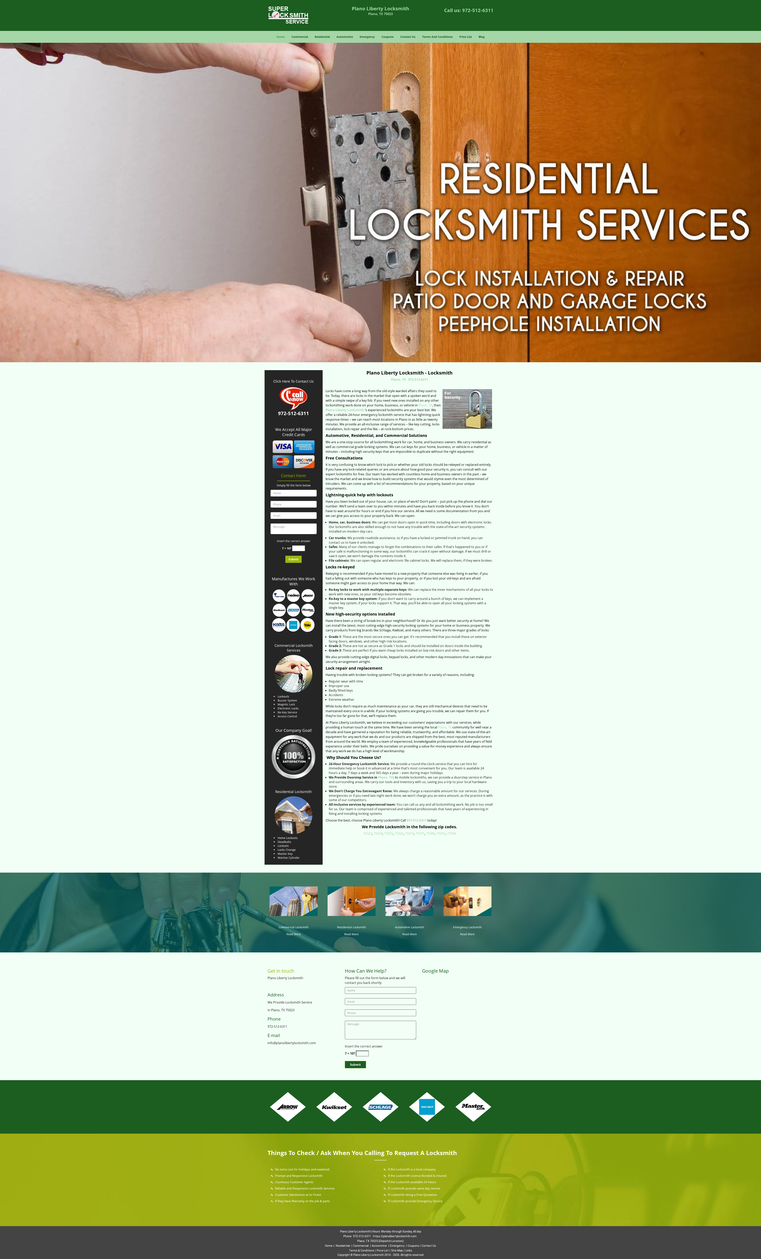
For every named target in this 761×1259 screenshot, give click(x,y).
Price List (465, 37)
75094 (451, 833)
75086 (430, 833)
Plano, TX (398, 379)
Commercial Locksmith (294, 927)
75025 (388, 833)
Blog (482, 37)
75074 (409, 833)
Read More (293, 934)
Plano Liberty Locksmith (345, 410)
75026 (399, 833)
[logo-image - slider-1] (380, 202)
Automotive (345, 37)
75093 (441, 833)
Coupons (387, 37)
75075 (420, 833)
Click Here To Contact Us (293, 381)
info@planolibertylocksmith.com (292, 1043)
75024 (378, 833)
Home (280, 37)
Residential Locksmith (293, 791)
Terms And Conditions (437, 37)
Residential (322, 37)
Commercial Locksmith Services (293, 648)
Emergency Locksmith (467, 927)
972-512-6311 (477, 10)
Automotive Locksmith (409, 927)
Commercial (300, 37)
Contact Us (407, 37)
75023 (367, 833)
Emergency (367, 37)
